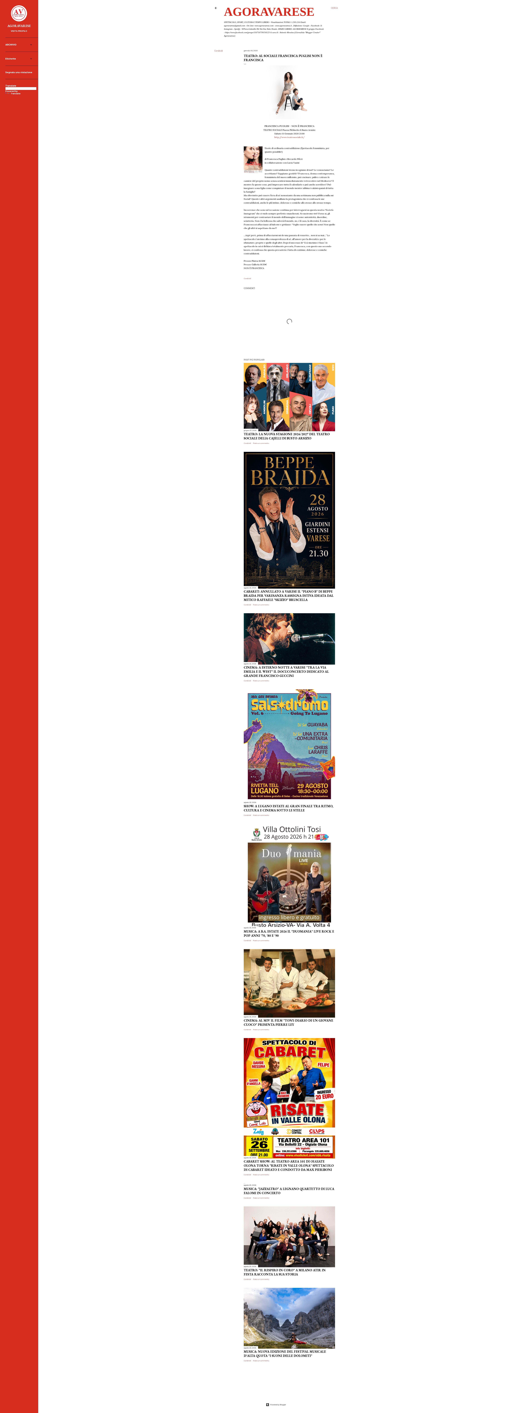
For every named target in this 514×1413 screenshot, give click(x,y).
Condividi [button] (218, 51)
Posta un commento (261, 443)
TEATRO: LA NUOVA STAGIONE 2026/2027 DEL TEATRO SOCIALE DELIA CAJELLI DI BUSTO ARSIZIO (287, 436)
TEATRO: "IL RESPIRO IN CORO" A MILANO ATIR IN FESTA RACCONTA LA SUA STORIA (285, 1272)
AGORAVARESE (269, 11)
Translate (15, 93)
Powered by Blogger (278, 1405)
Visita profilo (19, 31)
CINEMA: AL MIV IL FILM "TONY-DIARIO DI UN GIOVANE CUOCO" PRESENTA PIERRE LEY (288, 1022)
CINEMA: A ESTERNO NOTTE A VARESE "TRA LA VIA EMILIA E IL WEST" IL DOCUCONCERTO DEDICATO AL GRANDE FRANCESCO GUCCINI (286, 671)
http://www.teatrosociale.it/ (289, 137)
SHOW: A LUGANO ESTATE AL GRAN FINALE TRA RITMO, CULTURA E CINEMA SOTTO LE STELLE (288, 808)
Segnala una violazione (18, 72)
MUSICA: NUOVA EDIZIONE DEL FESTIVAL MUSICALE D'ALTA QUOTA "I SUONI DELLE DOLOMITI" (285, 1353)
